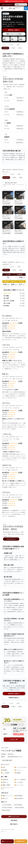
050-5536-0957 (7, 760)
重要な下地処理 (6, 785)
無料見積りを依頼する (14, 693)
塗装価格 (5, 770)
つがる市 (11, 44)
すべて (4, 44)
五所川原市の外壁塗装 (7, 807)
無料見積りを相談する (14, 30)
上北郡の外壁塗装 (18, 804)
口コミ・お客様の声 (21, 779)
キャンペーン (19, 770)
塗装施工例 (5, 779)
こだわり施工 (19, 782)
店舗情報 (18, 772)
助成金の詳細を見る (11, 539)
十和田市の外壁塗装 (19, 807)
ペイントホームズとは (21, 767)
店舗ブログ (5, 782)
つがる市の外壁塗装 (6, 804)
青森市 (20, 48)
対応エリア (5, 798)
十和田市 (13, 48)
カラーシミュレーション (8, 788)
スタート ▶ (14, 739)
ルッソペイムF (19, 785)
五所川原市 (5, 48)
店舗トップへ (4, 831)
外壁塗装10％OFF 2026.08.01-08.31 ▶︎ (14, 1)
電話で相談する (20, 798)
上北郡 (17, 44)
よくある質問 (6, 772)
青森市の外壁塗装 (6, 810)
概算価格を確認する (14, 697)
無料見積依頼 (19, 795)
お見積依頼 (20, 841)
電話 (26, 8)
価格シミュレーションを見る (14, 34)
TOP (4, 767)
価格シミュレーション (21, 4)
